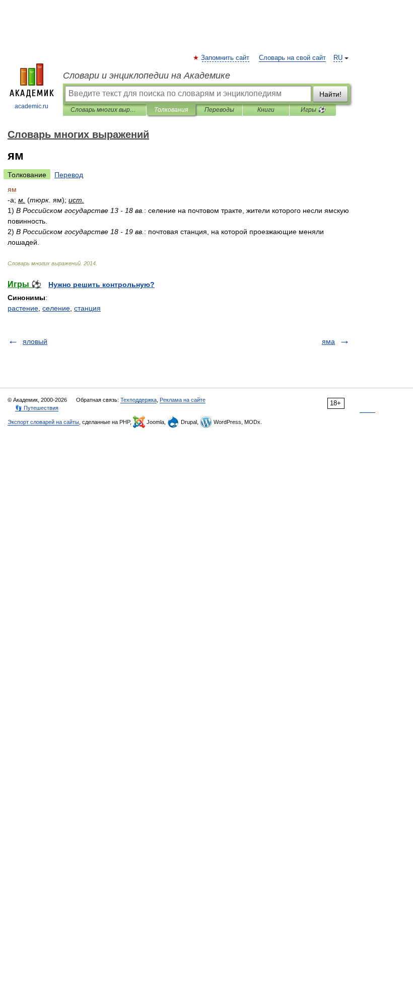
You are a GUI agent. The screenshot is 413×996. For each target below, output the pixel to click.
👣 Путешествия (36, 408)
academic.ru (31, 106)
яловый (35, 341)
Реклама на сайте (182, 400)
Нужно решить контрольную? (101, 284)
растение (23, 308)
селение (56, 308)
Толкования (171, 109)
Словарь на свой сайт (292, 57)
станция (87, 308)
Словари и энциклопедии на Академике (146, 75)
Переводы (219, 109)
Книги (265, 109)
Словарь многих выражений (105, 109)
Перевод (68, 175)
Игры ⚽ (313, 109)
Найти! (330, 94)
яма (328, 341)
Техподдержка (138, 400)
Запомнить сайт (225, 57)
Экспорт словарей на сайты (43, 422)
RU (337, 57)
